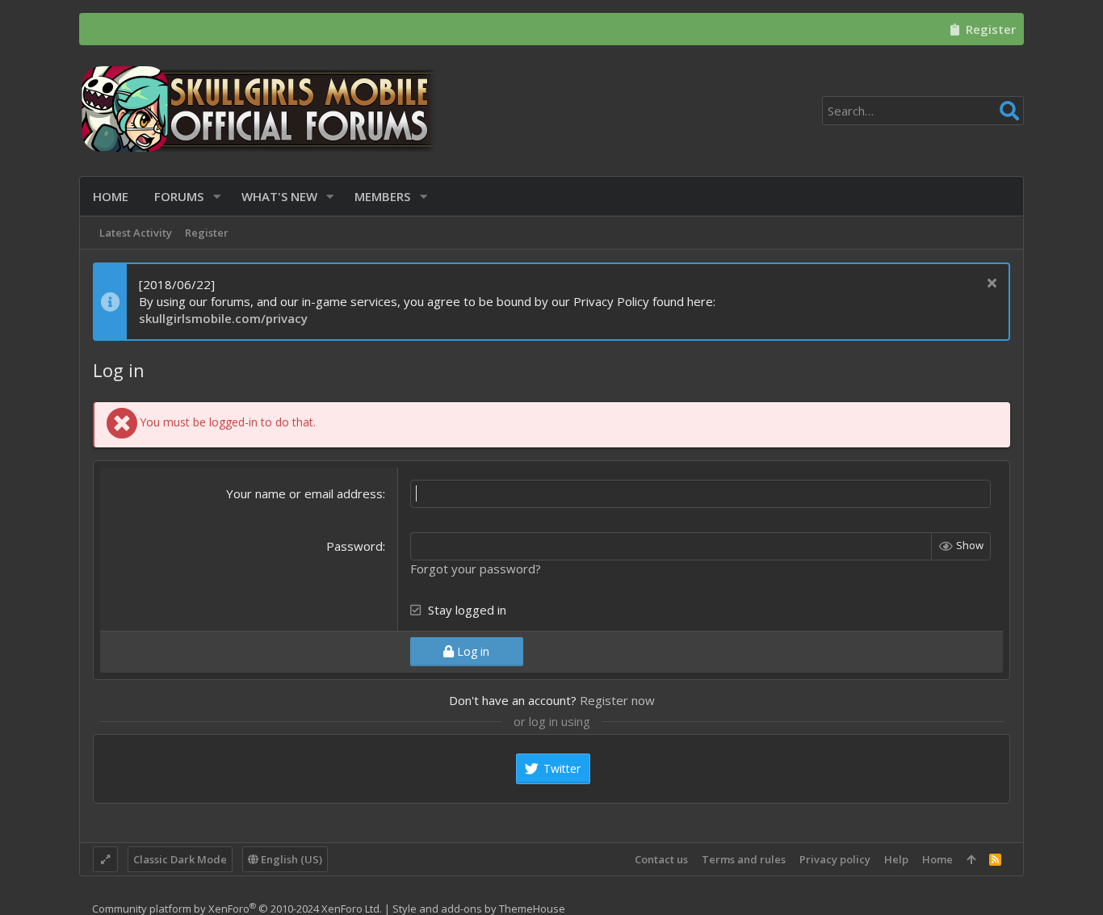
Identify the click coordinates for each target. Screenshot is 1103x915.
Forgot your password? (475, 568)
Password (354, 546)
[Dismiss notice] (989, 284)
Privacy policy (834, 859)
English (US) (290, 859)
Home (937, 859)
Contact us (661, 859)
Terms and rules (744, 859)
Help (896, 859)
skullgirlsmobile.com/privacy (223, 318)
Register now (617, 700)
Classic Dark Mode (180, 859)
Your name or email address (304, 493)
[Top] (971, 859)
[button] (217, 197)
